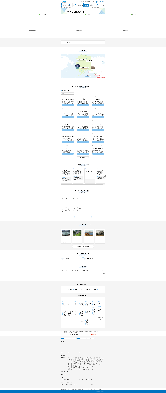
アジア (68, 357)
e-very (76, 379)
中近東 (68, 363)
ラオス (69, 304)
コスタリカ (94, 311)
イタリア (76, 303)
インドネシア (70, 306)
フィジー (99, 319)
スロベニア (81, 316)
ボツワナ (93, 364)
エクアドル (89, 366)
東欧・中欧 (81, 312)
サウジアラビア (88, 311)
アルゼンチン (82, 366)
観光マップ (69, 42)
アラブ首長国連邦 (88, 303)
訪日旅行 (76, 384)
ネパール (83, 358)
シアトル (64, 289)
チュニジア (87, 320)
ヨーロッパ (68, 359)
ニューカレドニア (100, 317)
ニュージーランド (78, 369)
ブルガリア (81, 321)
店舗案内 (89, 1)
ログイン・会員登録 (101, 1)
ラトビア (81, 310)
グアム (99, 308)
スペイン (76, 306)
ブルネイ (64, 312)
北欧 (88, 360)
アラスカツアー (67, 258)
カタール (87, 310)
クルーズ (62, 374)
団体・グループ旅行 (64, 384)
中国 (80, 357)
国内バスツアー (63, 352)
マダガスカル (88, 324)
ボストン (81, 289)
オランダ (76, 312)
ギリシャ (76, 311)
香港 (63, 304)
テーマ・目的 (68, 374)
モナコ (76, 316)
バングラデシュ (70, 311)
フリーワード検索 (74, 334)
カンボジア (64, 315)
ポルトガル (85, 359)
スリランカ (69, 310)
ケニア (87, 322)
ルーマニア (80, 362)
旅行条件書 (69, 389)
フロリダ (94, 289)
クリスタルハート (70, 379)
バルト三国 (85, 360)
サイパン (99, 309)
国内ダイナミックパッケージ (73, 352)
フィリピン (69, 305)
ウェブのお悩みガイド (81, 1)
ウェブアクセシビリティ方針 (90, 389)
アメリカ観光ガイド (100, 77)
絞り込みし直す (83, 157)
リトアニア (81, 311)
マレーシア (64, 311)
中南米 (68, 366)
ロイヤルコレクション (89, 379)
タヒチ (99, 318)
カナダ (94, 304)
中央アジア (69, 314)
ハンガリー (100, 361)
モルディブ (69, 313)
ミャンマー (69, 303)
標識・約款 (66, 389)
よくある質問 (86, 1)
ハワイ (99, 303)
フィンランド (82, 305)
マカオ (64, 305)
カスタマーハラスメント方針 (81, 389)
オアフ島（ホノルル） (74, 367)
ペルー (94, 313)
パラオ (99, 310)
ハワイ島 (79, 367)
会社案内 (62, 389)
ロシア (82, 360)
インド (80, 358)
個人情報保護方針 (74, 389)
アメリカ (94, 303)
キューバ (94, 310)
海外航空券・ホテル (90, 258)
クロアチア (81, 315)
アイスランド (82, 306)
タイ (63, 313)
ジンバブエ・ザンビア (89, 364)
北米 (67, 365)
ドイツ (76, 305)
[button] (105, 176)
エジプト (72, 364)
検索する (93, 334)
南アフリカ (87, 321)
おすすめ (83, 42)
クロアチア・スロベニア (94, 361)
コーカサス (87, 312)
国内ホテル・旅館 (82, 352)
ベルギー (76, 313)
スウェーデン (82, 304)
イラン (88, 363)
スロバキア (72, 362)
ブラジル (94, 314)
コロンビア (94, 312)
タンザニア (87, 323)
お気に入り (94, 1)
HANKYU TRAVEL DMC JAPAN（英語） (86, 384)
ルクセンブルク (77, 314)
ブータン (69, 312)
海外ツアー (63, 357)
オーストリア (82, 313)
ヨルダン (87, 305)
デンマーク (76, 321)
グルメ (97, 42)
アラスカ (99, 289)
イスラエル (87, 306)
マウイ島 (82, 367)
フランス (76, 304)
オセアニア (68, 369)
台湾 (63, 303)
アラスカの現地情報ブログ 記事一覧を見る (83, 246)
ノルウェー (81, 303)
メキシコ (94, 309)
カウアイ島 (86, 367)
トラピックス (63, 379)
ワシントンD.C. (88, 289)
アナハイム (70, 289)
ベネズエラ (93, 366)
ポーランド (76, 362)
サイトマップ (96, 389)
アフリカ (68, 364)
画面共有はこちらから (101, 389)
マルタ (76, 315)
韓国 (63, 306)
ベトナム (64, 314)
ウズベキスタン (70, 315)
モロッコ (87, 319)
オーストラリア (73, 369)
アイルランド (78, 360)
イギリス (89, 359)
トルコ (87, 304)
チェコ (81, 314)
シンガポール (65, 310)
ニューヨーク (76, 289)
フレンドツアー (81, 379)
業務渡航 (71, 384)
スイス (76, 310)
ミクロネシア (69, 368)
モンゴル (83, 357)
